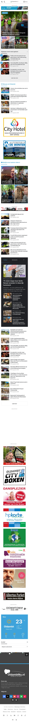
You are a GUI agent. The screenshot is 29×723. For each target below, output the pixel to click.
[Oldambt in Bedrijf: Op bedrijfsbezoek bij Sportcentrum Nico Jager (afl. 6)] (5, 223)
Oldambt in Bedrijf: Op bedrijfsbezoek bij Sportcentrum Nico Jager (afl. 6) (18, 222)
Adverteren (10, 709)
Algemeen (5, 12)
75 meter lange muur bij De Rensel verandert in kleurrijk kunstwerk (13, 283)
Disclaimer (13, 711)
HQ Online (22, 706)
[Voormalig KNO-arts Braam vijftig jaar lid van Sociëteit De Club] (5, 65)
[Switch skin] (4, 2)
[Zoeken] (2, 2)
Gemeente (14, 260)
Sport (17, 38)
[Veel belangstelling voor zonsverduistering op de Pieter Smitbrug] (7, 175)
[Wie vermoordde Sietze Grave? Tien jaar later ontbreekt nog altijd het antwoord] (5, 252)
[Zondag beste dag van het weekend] (5, 216)
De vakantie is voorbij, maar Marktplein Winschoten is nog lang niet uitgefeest (18, 71)
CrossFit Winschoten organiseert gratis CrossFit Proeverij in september (18, 237)
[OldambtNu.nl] (14, 1)
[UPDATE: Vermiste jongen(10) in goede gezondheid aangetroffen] (5, 97)
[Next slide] (26, 608)
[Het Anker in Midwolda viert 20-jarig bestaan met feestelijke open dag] (5, 110)
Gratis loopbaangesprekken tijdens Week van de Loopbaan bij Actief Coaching (18, 340)
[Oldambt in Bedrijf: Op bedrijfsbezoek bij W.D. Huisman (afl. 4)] (21, 175)
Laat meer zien (14, 78)
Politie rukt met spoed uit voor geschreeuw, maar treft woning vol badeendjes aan (18, 57)
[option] (14, 30)
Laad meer (14, 403)
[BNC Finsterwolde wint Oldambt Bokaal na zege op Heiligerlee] (21, 42)
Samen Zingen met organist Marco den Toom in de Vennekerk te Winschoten (18, 361)
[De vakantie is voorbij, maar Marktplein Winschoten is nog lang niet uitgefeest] (5, 71)
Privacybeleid (22, 709)
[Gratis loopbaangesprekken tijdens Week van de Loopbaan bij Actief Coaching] (5, 340)
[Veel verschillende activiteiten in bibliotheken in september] (5, 103)
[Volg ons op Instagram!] (27, 654)
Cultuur (4, 38)
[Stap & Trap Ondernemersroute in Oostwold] (5, 384)
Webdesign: (17, 706)
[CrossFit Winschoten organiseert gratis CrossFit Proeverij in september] (5, 237)
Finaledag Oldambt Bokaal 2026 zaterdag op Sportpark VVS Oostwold (18, 229)
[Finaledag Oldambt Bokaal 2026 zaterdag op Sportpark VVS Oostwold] (5, 230)
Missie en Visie (6, 711)
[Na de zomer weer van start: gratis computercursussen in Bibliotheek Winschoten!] (7, 319)
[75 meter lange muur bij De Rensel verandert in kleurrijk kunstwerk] (7, 42)
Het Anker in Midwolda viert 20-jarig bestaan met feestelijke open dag (18, 110)
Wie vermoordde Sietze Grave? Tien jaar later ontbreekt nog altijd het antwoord (19, 251)
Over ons (16, 709)
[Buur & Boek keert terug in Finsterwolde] (7, 313)
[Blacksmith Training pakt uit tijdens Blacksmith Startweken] (5, 397)
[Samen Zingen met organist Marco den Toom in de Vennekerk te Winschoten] (7, 304)
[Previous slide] (2, 608)
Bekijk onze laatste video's (11, 162)
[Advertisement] (14, 424)
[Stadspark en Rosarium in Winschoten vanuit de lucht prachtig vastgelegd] (21, 194)
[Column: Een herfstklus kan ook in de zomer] (5, 90)
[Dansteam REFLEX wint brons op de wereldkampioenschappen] (5, 369)
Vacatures (19, 711)
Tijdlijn (5, 709)
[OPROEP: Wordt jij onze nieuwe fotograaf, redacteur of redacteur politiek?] (14, 23)
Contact (24, 711)
